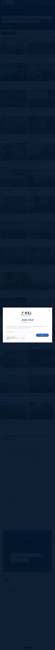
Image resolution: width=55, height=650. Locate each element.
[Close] (49, 311)
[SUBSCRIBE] (42, 335)
